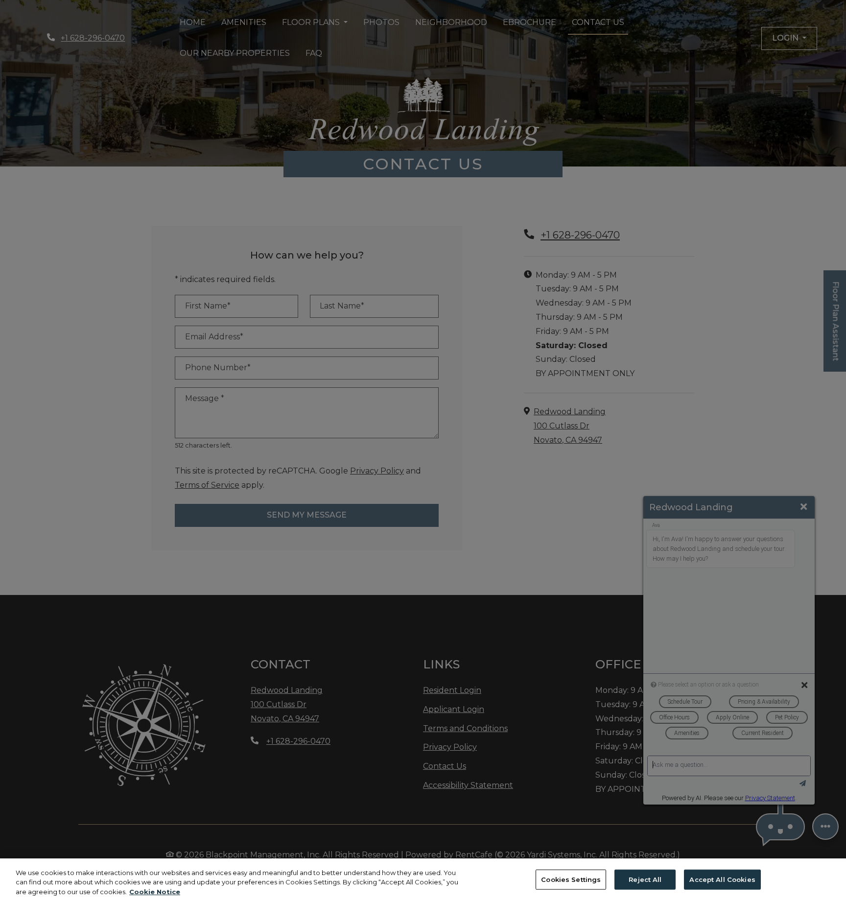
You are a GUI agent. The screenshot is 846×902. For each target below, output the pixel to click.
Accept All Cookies (722, 879)
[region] (423, 880)
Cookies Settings (571, 879)
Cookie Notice (154, 892)
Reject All (645, 879)
